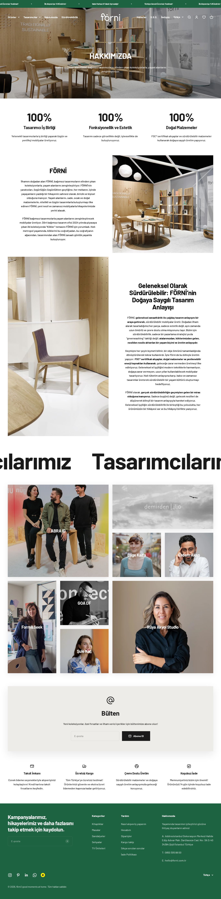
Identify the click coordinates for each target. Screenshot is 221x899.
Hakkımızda (51, 17)
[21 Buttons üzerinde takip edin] (43, 875)
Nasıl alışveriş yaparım (133, 823)
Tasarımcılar (30, 17)
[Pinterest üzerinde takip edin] (18, 875)
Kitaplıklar (97, 823)
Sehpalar (97, 842)
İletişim (165, 17)
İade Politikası (129, 854)
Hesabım (126, 829)
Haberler (142, 17)
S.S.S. (153, 17)
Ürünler (12, 17)
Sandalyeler (98, 836)
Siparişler (126, 836)
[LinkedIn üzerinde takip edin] (26, 875)
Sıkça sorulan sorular (133, 848)
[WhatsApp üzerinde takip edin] (35, 875)
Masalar (96, 829)
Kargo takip (127, 842)
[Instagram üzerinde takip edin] (10, 875)
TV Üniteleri (98, 848)
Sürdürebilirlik (69, 17)
